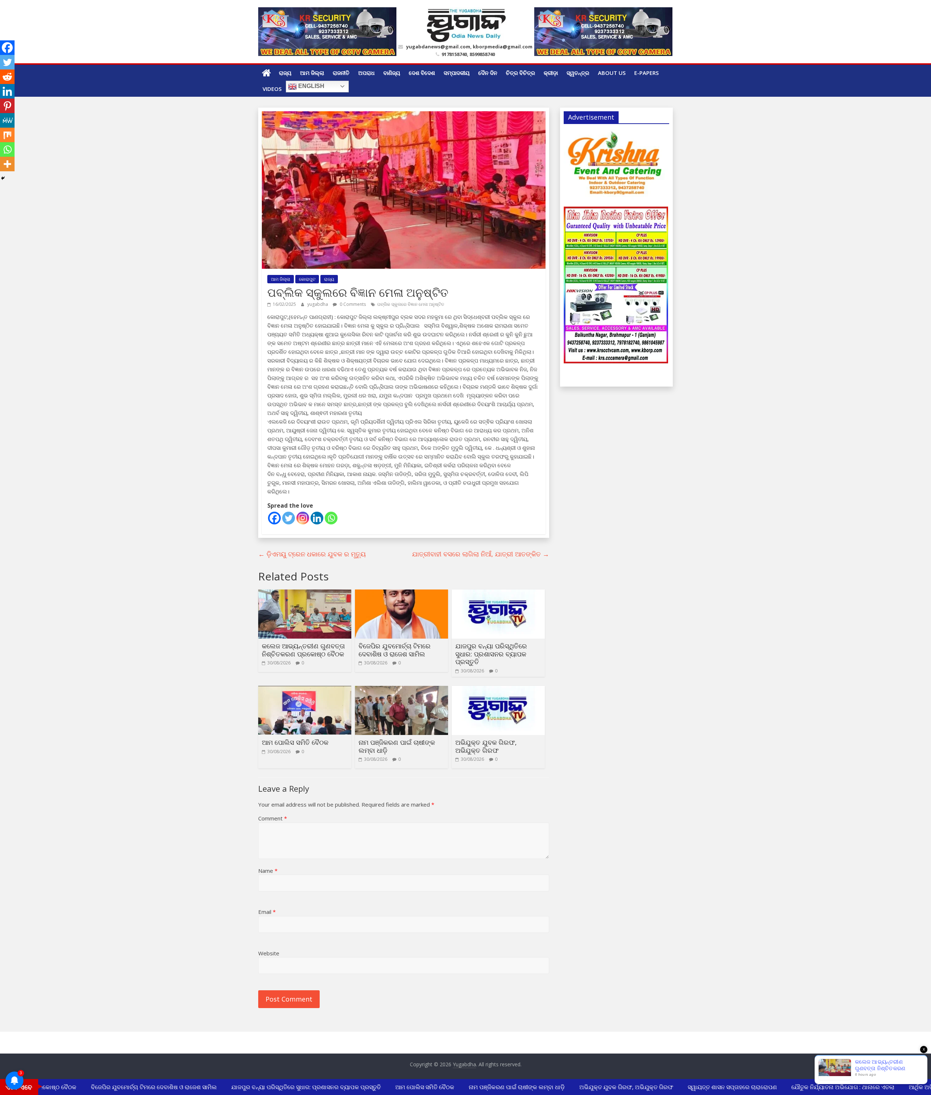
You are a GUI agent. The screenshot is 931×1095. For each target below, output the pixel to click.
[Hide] (3, 178)
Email (267, 911)
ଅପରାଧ (366, 72)
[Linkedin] (317, 518)
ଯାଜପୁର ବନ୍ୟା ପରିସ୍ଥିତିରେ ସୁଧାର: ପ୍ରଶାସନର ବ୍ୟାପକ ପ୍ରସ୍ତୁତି (491, 654)
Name (267, 870)
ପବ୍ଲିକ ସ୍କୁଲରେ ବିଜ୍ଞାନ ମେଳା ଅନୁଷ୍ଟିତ (410, 304)
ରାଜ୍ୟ (285, 72)
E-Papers (646, 72)
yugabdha (318, 304)
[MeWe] (7, 120)
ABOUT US (612, 72)
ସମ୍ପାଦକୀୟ (457, 72)
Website (268, 953)
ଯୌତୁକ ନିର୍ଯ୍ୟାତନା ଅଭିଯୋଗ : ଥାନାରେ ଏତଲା (829, 1087)
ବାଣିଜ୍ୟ (391, 72)
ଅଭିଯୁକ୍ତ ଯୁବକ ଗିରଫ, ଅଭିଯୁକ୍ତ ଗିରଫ (486, 746)
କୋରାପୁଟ (307, 279)
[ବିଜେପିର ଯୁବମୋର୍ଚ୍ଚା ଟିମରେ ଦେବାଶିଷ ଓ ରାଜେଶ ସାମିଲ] (401, 594)
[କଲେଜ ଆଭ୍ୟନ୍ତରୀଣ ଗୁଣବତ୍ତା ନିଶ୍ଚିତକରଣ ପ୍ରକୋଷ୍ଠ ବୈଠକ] (304, 594)
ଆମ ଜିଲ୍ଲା (312, 72)
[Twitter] (288, 518)
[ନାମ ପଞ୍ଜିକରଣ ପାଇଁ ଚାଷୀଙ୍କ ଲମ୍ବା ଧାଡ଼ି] (401, 690)
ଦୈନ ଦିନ (487, 72)
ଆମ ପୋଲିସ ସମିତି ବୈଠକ (295, 742)
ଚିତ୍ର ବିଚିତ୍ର (520, 72)
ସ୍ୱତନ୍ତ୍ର (578, 72)
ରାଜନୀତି (341, 72)
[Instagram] (302, 518)
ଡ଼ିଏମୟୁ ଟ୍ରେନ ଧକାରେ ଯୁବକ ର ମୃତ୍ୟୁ (312, 554)
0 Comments (352, 304)
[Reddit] (7, 76)
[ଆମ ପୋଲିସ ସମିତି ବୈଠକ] (304, 690)
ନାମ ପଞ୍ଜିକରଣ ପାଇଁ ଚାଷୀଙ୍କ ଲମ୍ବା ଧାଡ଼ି (397, 746)
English (310, 86)
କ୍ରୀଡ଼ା (551, 72)
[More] (7, 164)
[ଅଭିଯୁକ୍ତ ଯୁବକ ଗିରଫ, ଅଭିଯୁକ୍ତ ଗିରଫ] (498, 690)
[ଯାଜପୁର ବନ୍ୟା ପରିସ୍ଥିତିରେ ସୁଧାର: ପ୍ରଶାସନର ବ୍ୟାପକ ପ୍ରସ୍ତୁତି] (498, 594)
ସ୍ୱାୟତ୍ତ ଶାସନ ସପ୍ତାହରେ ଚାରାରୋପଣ (719, 1087)
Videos (272, 88)
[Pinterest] (7, 106)
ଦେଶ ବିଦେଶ (422, 72)
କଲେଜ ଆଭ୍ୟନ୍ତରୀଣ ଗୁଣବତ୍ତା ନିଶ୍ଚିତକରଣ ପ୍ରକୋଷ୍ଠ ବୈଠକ (303, 650)
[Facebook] (274, 518)
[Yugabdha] (266, 73)
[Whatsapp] (331, 518)
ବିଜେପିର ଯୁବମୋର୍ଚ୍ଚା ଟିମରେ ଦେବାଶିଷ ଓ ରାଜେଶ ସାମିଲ (395, 650)
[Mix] (7, 135)
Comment (272, 818)
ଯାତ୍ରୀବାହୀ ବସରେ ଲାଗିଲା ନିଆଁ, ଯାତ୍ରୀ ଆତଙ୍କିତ (480, 554)
